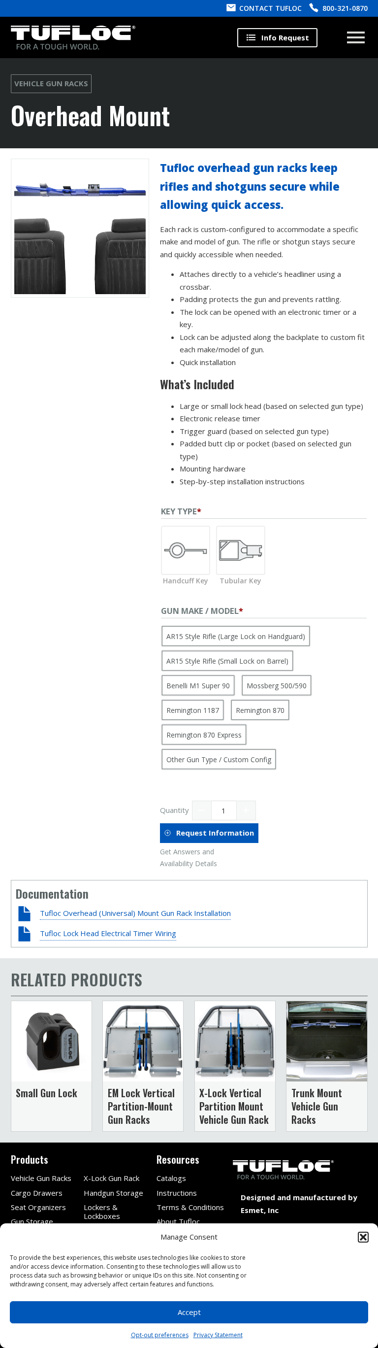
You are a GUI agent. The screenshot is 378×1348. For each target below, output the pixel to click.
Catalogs (171, 1178)
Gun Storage (32, 1221)
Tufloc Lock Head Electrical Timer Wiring (108, 933)
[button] (363, 1237)
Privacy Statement (218, 1335)
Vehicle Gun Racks (51, 83)
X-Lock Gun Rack (111, 1178)
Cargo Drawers (37, 1192)
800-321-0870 (345, 8)
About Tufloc (178, 1221)
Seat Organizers (38, 1207)
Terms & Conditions (190, 1207)
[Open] (356, 37)
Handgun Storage (113, 1192)
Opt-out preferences (160, 1335)
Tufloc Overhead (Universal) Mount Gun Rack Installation (135, 913)
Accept (189, 1312)
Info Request (285, 37)
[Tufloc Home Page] (73, 38)
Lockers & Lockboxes (102, 1211)
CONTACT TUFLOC (270, 8)
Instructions (177, 1192)
